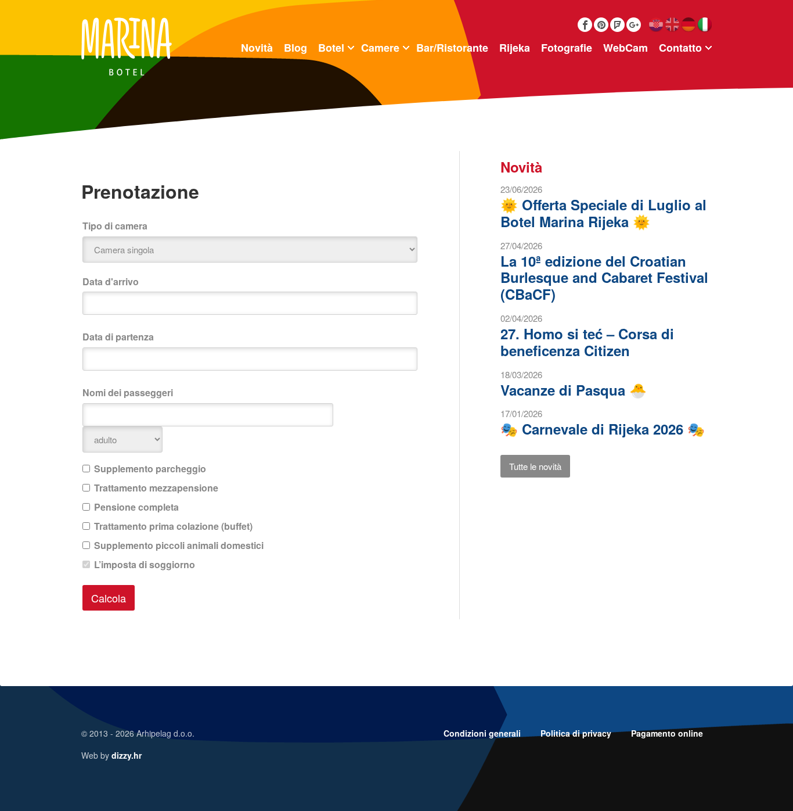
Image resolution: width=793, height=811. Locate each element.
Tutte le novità (535, 466)
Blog (295, 47)
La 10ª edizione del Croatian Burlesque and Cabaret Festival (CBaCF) (604, 277)
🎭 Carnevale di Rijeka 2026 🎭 (602, 429)
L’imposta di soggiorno (144, 564)
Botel (331, 47)
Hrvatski (655, 24)
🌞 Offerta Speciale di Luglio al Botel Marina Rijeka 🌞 (603, 213)
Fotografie (566, 47)
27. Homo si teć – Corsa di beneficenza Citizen (587, 342)
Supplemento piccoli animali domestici (179, 545)
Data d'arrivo (110, 281)
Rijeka (514, 47)
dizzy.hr (126, 755)
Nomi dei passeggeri (127, 392)
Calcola (108, 597)
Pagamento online (667, 733)
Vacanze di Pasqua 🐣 (573, 390)
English (672, 24)
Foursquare (617, 24)
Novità (257, 47)
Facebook (585, 24)
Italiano (704, 24)
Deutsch (688, 24)
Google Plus (633, 24)
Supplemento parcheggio (150, 468)
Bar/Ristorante (452, 47)
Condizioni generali (482, 733)
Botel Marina (126, 46)
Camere (380, 47)
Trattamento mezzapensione (156, 487)
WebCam (625, 47)
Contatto (680, 47)
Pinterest (601, 24)
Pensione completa (136, 507)
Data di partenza (118, 336)
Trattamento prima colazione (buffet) (173, 526)
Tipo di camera (114, 225)
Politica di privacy (575, 733)
